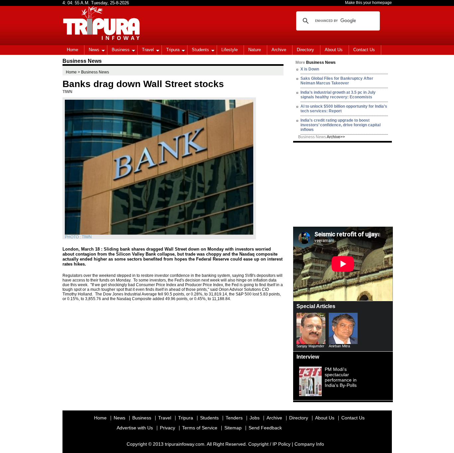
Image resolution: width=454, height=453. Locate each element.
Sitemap (233, 427)
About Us (334, 49)
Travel (148, 49)
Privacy (167, 427)
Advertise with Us (135, 427)
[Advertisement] (343, 184)
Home (72, 49)
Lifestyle (229, 49)
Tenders (234, 417)
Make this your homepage (368, 2)
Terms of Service (199, 427)
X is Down (309, 69)
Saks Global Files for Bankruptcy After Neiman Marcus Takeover (336, 80)
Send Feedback (265, 427)
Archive (279, 49)
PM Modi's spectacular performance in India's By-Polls (341, 377)
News (94, 49)
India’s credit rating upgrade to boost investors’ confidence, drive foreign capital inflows (340, 125)
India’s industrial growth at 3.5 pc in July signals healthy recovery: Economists (338, 94)
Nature (254, 49)
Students (200, 49)
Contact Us (364, 49)
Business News (321, 137)
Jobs (255, 417)
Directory (305, 49)
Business (121, 49)
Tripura (172, 49)
